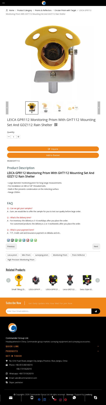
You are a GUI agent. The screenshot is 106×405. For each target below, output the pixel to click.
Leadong (88, 394)
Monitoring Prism (60, 255)
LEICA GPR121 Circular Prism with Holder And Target (53, 289)
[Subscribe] (95, 311)
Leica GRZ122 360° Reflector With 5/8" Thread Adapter (70, 289)
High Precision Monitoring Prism (20, 259)
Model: (10, 161)
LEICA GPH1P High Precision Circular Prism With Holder (36, 289)
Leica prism (12, 255)
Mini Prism (26, 255)
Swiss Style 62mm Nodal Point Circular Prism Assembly (87, 289)
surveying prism (41, 255)
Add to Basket (53, 155)
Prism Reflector (78, 255)
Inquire (54, 149)
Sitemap (69, 394)
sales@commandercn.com (26, 378)
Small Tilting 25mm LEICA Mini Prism (19, 289)
